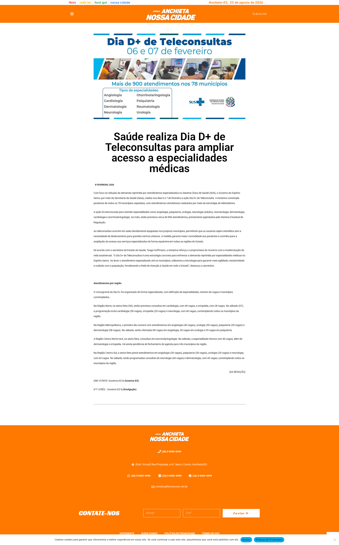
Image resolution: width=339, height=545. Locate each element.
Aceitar (246, 539)
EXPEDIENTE (127, 533)
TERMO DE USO (210, 533)
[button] (72, 14)
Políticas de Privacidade (269, 539)
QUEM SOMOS (149, 533)
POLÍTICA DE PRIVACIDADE (180, 533)
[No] (334, 539)
